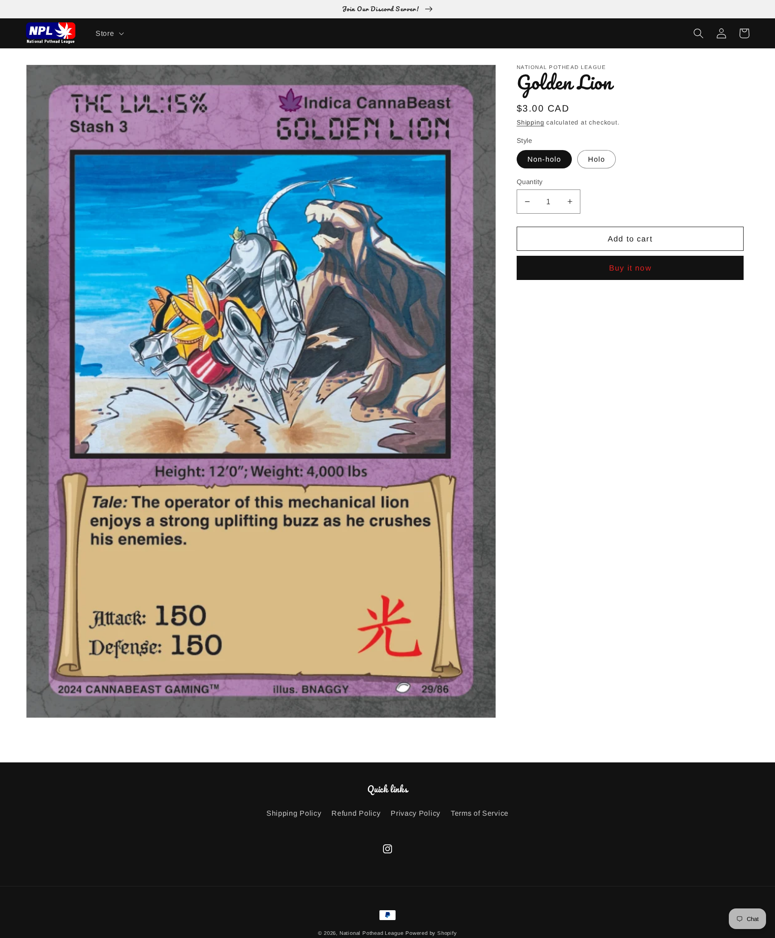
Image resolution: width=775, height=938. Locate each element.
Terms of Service (480, 813)
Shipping (530, 122)
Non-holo (544, 159)
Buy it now (630, 267)
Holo (596, 159)
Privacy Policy (415, 813)
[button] (108, 33)
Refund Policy (355, 813)
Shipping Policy (293, 813)
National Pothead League (372, 933)
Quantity (530, 181)
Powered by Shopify (431, 933)
